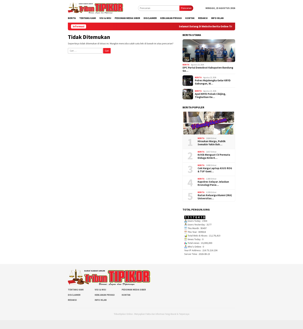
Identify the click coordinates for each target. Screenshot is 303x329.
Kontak (126, 294)
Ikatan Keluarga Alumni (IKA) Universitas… (215, 197)
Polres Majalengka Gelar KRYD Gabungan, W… (213, 82)
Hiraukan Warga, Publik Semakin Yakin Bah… (211, 143)
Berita (186, 64)
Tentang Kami (76, 289)
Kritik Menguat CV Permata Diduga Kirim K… (214, 156)
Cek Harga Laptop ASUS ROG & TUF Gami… (215, 170)
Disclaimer (74, 294)
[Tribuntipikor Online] (95, 7)
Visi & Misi (100, 289)
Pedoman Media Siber (134, 289)
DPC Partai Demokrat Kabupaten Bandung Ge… (208, 69)
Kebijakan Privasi (105, 294)
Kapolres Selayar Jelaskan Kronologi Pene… (213, 183)
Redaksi (72, 300)
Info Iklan (101, 300)
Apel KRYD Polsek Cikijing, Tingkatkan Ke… (210, 95)
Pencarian (186, 8)
